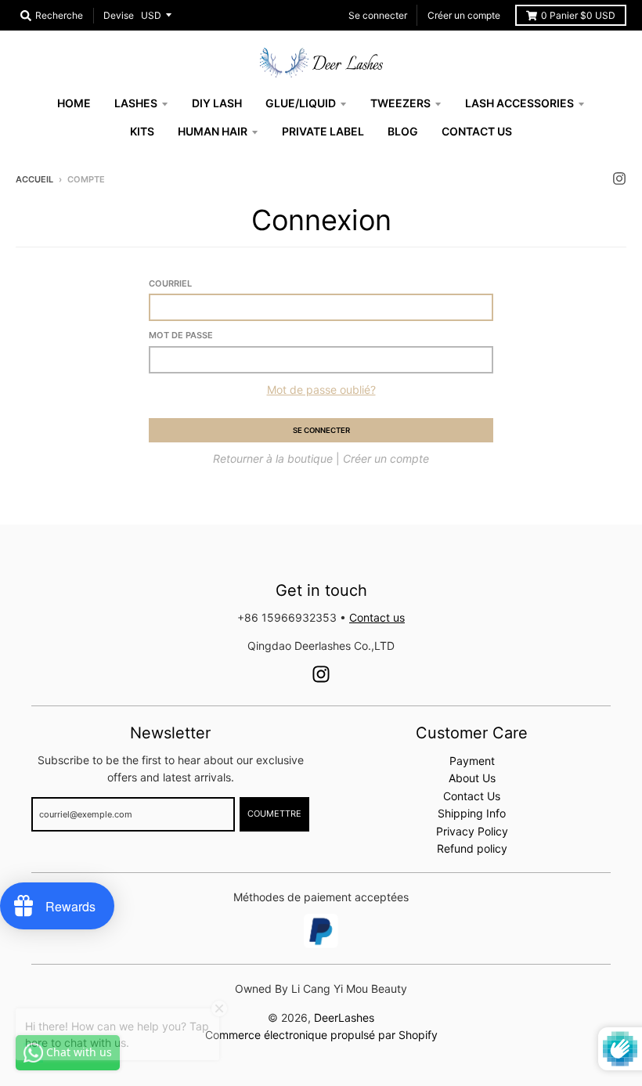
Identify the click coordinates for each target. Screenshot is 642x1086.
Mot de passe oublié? (321, 389)
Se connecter (377, 15)
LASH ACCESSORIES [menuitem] (519, 103)
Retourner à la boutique (273, 458)
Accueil (34, 179)
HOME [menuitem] (74, 103)
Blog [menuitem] (403, 131)
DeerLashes (344, 1017)
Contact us (377, 617)
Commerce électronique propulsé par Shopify (321, 1034)
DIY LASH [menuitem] (217, 103)
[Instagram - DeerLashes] (619, 178)
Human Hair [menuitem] (212, 131)
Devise (118, 15)
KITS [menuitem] (142, 131)
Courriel (170, 283)
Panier (578, 15)
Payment (472, 760)
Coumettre (274, 813)
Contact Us (471, 796)
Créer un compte (463, 15)
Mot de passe (181, 335)
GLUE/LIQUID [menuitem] (300, 103)
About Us (472, 778)
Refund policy (472, 848)
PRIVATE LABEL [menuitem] (323, 131)
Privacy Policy (472, 831)
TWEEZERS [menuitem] (400, 103)
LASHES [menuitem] (135, 103)
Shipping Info (472, 813)
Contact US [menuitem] (477, 131)
